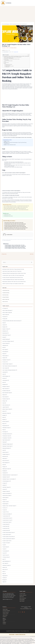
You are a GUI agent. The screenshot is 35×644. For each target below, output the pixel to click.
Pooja (3, 450)
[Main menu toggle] (33, 3)
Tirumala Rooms (5, 528)
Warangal (4, 579)
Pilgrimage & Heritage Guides (7, 444)
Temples (3, 499)
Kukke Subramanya (23, 598)
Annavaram (4, 316)
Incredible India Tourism (7, 214)
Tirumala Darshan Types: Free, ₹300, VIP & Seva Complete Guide (15, 223)
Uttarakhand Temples (5, 565)
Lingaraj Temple (5, 407)
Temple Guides (4, 497)
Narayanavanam (5, 425)
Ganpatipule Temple (5, 359)
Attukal (3, 322)
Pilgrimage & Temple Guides (6, 446)
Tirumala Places (5, 526)
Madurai (3, 411)
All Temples (4, 308)
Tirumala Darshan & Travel (6, 520)
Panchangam (4, 431)
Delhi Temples (4, 349)
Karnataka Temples (5, 390)
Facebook (4, 619)
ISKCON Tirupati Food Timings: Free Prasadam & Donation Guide (12, 283)
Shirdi (3, 464)
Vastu (3, 571)
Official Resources (8, 65)
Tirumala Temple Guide (6, 534)
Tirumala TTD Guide (5, 542)
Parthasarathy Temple (6, 435)
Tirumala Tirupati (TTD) (6, 540)
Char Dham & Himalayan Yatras (7, 341)
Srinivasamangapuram (6, 481)
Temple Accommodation (6, 493)
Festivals (3, 357)
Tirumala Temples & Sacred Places (8, 536)
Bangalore (4, 326)
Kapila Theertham (5, 388)
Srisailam (3, 485)
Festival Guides (4, 355)
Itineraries (4, 378)
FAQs (5, 63)
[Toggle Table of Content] (28, 55)
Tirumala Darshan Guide (5, 290)
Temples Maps (4, 503)
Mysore (3, 423)
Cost (5, 61)
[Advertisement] (17, 13)
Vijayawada (4, 575)
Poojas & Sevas (4, 452)
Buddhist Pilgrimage (5, 339)
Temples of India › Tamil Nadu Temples (8, 505)
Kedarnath (4, 394)
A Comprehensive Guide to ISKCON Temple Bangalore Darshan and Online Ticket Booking (16, 56)
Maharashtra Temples (6, 413)
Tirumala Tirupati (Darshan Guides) (8, 538)
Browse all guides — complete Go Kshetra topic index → (17, 634)
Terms (30, 608)
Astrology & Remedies (6, 610)
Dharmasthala (4, 351)
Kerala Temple (4, 396)
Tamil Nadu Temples (5, 487)
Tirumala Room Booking (5, 292)
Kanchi (3, 382)
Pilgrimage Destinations (6, 448)
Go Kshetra (8, 3)
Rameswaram (4, 456)
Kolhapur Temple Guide (5, 299)
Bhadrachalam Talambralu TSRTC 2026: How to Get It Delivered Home (15, 227)
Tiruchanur (4, 507)
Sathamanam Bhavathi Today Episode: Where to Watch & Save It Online (14, 273)
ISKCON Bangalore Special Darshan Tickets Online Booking (15, 247)
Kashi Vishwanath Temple (6, 392)
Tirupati (3, 544)
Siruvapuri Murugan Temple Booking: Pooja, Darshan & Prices (14, 225)
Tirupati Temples (5, 546)
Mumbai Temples (5, 421)
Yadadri (3, 581)
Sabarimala (4, 458)
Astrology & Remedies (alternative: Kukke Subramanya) (11, 320)
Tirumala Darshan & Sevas (6, 518)
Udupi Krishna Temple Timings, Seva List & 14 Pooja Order (13, 222)
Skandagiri (4, 470)
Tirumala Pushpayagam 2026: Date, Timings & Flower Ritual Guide (15, 226)
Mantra (3, 417)
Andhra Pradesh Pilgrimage (6, 310)
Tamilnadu (4, 489)
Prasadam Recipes (5, 454)
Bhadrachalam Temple (6, 335)
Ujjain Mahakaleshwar (6, 561)
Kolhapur (3, 400)
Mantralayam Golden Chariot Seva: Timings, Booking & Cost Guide (13, 269)
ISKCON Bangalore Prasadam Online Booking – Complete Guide (15, 246)
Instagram (4, 622)
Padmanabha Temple (5, 427)
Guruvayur (4, 361)
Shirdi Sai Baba (22, 599)
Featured (3, 353)
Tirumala (3, 509)
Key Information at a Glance (9, 60)
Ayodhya (3, 324)
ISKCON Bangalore (5, 376)
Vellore (3, 573)
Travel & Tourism (5, 555)
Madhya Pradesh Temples (6, 409)
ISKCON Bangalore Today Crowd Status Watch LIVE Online (14, 245)
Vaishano (3, 567)
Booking (3, 337)
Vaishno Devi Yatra (5, 301)
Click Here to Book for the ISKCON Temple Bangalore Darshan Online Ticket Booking (17, 137)
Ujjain (3, 559)
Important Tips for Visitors (9, 64)
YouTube (4, 623)
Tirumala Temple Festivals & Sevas (8, 532)
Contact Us (4, 616)
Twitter (4, 620)
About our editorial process (7, 240)
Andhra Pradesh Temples (6, 312)
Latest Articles (5, 615)
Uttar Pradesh (4, 563)
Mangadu (3, 415)
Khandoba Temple (5, 398)
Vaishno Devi (4, 569)
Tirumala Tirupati (22, 593)
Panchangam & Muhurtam (6, 433)
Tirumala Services (5, 530)
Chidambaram (4, 345)
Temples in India (5, 501)
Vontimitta (4, 577)
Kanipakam (4, 384)
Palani (3, 429)
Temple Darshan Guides (6, 495)
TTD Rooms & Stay (5, 557)
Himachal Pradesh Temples (6, 363)
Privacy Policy (22, 608)
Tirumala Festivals (5, 524)
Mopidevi (3, 419)
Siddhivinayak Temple (5, 468)
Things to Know (6, 62)
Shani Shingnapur (5, 462)
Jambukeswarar (5, 380)
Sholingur (4, 466)
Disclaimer (27, 608)
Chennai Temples (5, 343)
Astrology (4, 318)
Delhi (3, 347)
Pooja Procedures (6, 612)
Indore (3, 374)
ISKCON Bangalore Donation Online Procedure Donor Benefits (15, 248)
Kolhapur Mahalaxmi (23, 595)
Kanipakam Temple (5, 386)
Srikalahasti (4, 472)
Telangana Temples (5, 491)
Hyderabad (4, 372)
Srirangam (4, 483)
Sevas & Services (5, 460)
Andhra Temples (5, 314)
